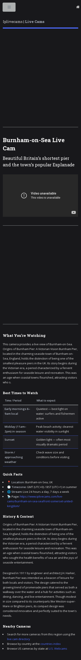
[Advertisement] (40, 77)
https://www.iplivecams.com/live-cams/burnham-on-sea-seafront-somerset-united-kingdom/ (40, 501)
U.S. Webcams (58, 648)
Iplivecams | (23, 21)
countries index (50, 644)
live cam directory (18, 639)
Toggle (9, 8)
